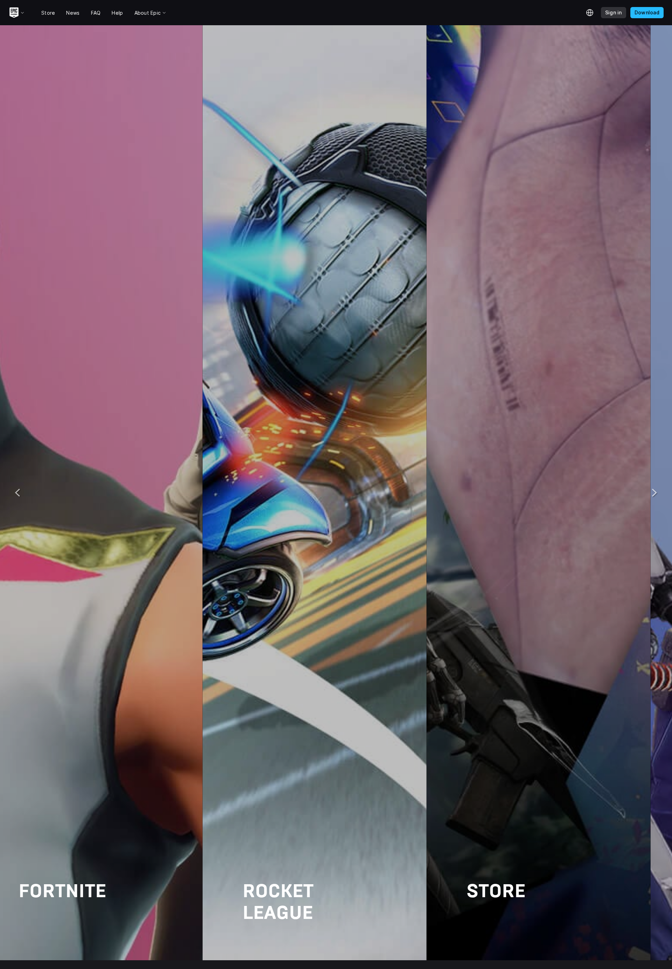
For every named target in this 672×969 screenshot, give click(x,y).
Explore (63, 942)
